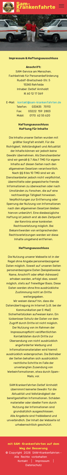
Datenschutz (33, 465)
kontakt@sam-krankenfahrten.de (39, 102)
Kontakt (23, 461)
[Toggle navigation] (61, 5)
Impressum (42, 461)
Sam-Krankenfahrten (35, 7)
